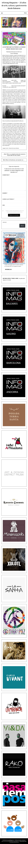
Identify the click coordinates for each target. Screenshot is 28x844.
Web (3, 205)
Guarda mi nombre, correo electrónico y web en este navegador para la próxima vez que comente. (15, 211)
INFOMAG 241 (8, 269)
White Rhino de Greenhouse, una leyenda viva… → (14, 160)
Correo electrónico (8, 199)
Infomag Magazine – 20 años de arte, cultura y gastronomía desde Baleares (14, 5)
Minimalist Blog (23, 841)
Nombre (4, 193)
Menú (25, 13)
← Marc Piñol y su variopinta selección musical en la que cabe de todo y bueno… (14, 155)
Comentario (6, 175)
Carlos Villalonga (14, 53)
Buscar (4, 222)
